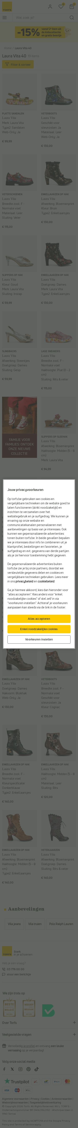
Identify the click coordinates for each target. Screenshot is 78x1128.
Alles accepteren (39, 619)
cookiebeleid (46, 581)
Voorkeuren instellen (39, 639)
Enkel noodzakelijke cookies (39, 629)
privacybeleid (24, 581)
